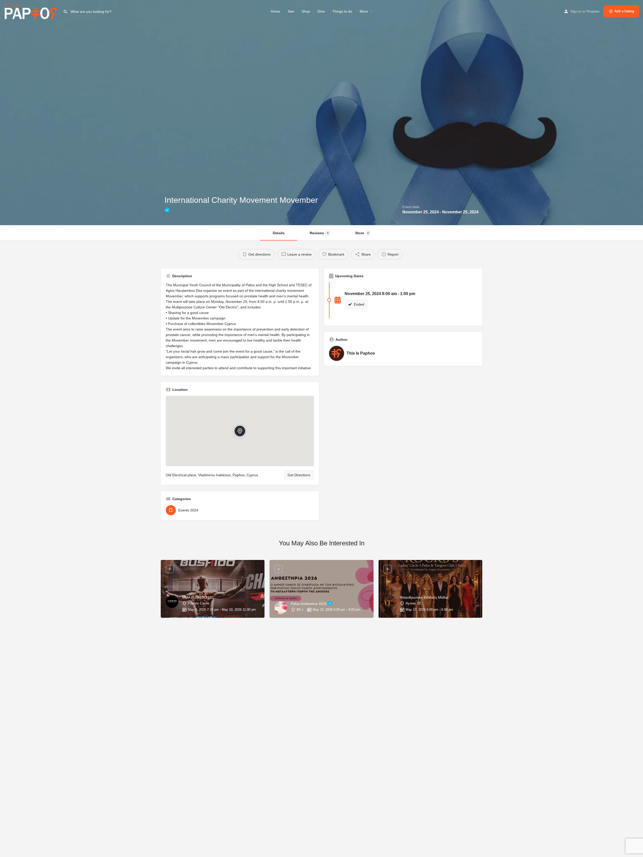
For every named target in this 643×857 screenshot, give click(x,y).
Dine (321, 11)
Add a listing (624, 11)
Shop (306, 11)
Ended (358, 304)
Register (593, 11)
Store (362, 233)
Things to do (342, 11)
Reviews (319, 233)
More (364, 11)
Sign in (575, 11)
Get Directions (299, 475)
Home (275, 11)
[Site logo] (31, 11)
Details (279, 233)
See (291, 11)
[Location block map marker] (240, 431)
